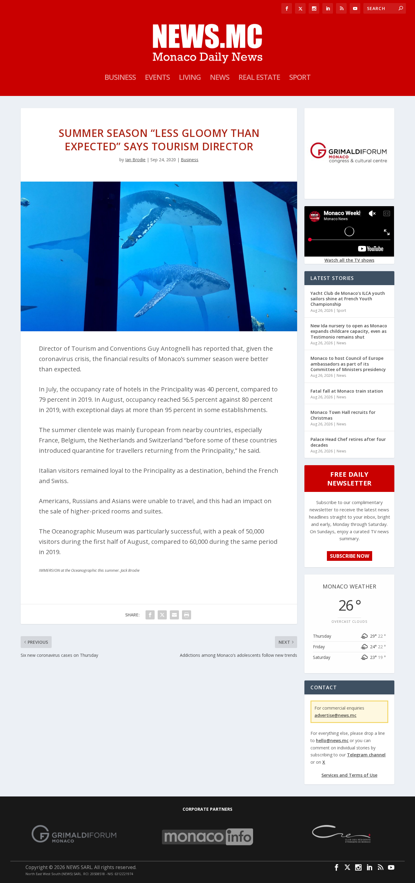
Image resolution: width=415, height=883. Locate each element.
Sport (299, 78)
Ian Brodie (135, 159)
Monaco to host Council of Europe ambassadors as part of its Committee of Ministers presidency (348, 363)
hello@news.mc (332, 740)
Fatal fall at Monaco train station (346, 391)
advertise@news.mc (335, 715)
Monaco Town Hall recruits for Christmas (343, 415)
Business (120, 78)
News (219, 78)
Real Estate (259, 78)
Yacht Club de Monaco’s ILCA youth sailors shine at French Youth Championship (347, 298)
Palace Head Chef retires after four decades (348, 442)
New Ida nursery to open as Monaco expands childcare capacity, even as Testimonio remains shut (348, 331)
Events (157, 78)
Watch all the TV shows (349, 260)
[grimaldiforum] (349, 194)
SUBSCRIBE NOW (349, 556)
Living (190, 78)
